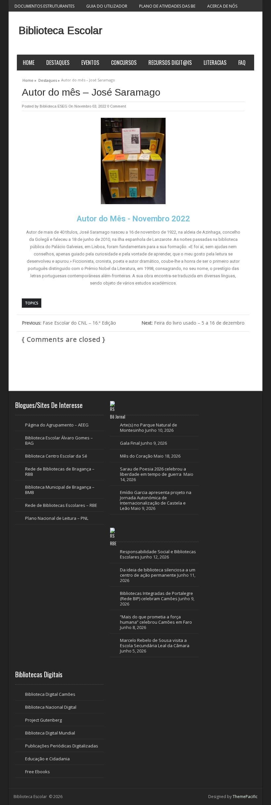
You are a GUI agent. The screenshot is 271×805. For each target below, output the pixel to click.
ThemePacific (245, 796)
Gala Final (130, 443)
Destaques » (49, 79)
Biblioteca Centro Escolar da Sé (56, 456)
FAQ (242, 63)
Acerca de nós (222, 6)
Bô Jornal (117, 416)
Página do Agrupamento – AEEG (57, 425)
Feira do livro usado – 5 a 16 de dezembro (193, 323)
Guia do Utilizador (106, 6)
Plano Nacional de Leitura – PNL (56, 518)
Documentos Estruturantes (44, 6)
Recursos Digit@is (170, 63)
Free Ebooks (37, 772)
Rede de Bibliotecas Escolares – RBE (61, 505)
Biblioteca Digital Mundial (50, 733)
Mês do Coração (136, 456)
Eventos (90, 63)
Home (28, 63)
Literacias (215, 63)
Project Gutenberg (43, 720)
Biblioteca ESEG (53, 106)
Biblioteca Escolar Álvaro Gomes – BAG (59, 440)
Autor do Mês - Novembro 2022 (133, 218)
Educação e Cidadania (47, 759)
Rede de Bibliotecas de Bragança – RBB (60, 471)
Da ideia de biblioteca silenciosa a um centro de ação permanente (157, 572)
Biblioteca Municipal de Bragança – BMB (60, 489)
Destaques (57, 63)
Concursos (123, 63)
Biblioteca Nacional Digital (50, 707)
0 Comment (116, 106)
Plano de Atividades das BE (167, 6)
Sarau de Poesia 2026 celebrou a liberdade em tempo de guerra (153, 471)
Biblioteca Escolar (60, 30)
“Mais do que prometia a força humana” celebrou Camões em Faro (156, 619)
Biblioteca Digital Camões (50, 694)
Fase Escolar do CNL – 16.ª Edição (69, 323)
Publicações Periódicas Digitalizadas (61, 746)
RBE (113, 543)
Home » (29, 79)
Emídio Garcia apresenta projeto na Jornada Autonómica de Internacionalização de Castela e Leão (155, 500)
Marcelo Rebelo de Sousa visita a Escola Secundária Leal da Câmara (154, 642)
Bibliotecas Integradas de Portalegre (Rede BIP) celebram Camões (156, 596)
